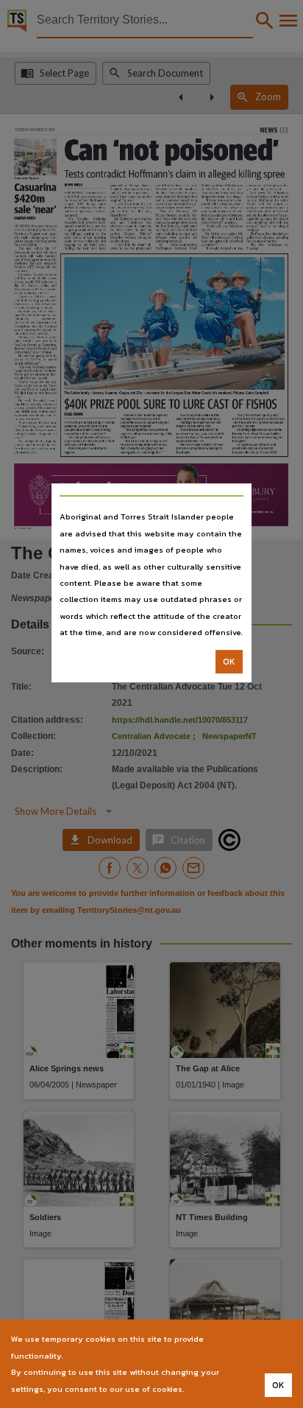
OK (229, 661)
